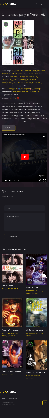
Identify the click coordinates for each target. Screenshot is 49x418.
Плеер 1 (8, 128)
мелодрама (6, 289)
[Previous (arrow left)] (4, 209)
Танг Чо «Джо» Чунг (19, 73)
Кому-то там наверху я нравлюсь (17, 371)
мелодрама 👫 (14, 88)
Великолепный (33, 287)
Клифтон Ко (34, 73)
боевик (35, 293)
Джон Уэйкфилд (19, 79)
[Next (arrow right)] (45, 209)
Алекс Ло (6, 73)
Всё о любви (7, 285)
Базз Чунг (31, 79)
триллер (37, 375)
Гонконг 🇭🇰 (15, 98)
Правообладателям (9, 398)
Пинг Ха (16, 83)
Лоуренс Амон (18, 70)
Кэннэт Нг (37, 83)
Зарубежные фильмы (22, 91)
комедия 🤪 (26, 88)
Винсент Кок (30, 70)
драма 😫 (36, 88)
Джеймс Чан (26, 83)
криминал (29, 378)
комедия (14, 289)
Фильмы (35, 91)
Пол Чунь (14, 76)
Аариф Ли (33, 76)
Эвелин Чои (7, 83)
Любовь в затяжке (34, 330)
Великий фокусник (11, 330)
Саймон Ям (6, 79)
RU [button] (41, 4)
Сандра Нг (23, 76)
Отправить (12, 236)
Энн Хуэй (41, 70)
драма (28, 293)
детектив (11, 336)
